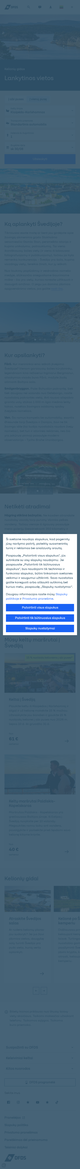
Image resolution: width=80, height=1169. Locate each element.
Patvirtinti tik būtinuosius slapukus (40, 618)
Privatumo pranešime (37, 598)
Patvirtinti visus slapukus (40, 607)
